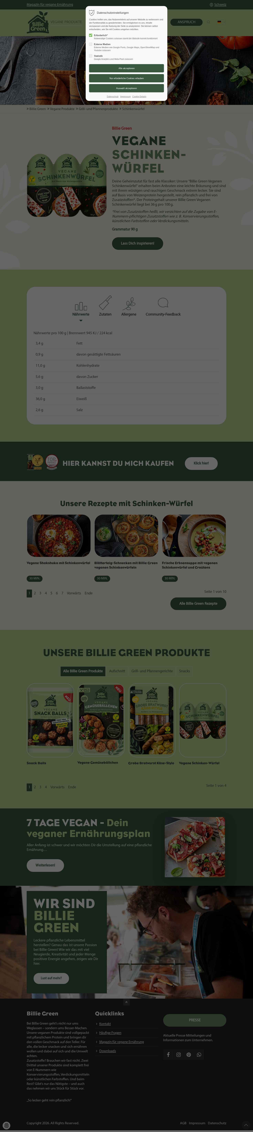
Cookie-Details (139, 96)
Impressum (125, 96)
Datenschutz (113, 96)
